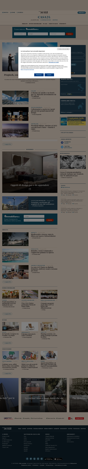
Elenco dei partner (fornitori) (27, 69)
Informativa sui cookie (54, 62)
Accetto (49, 74)
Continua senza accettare (63, 49)
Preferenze (39, 74)
